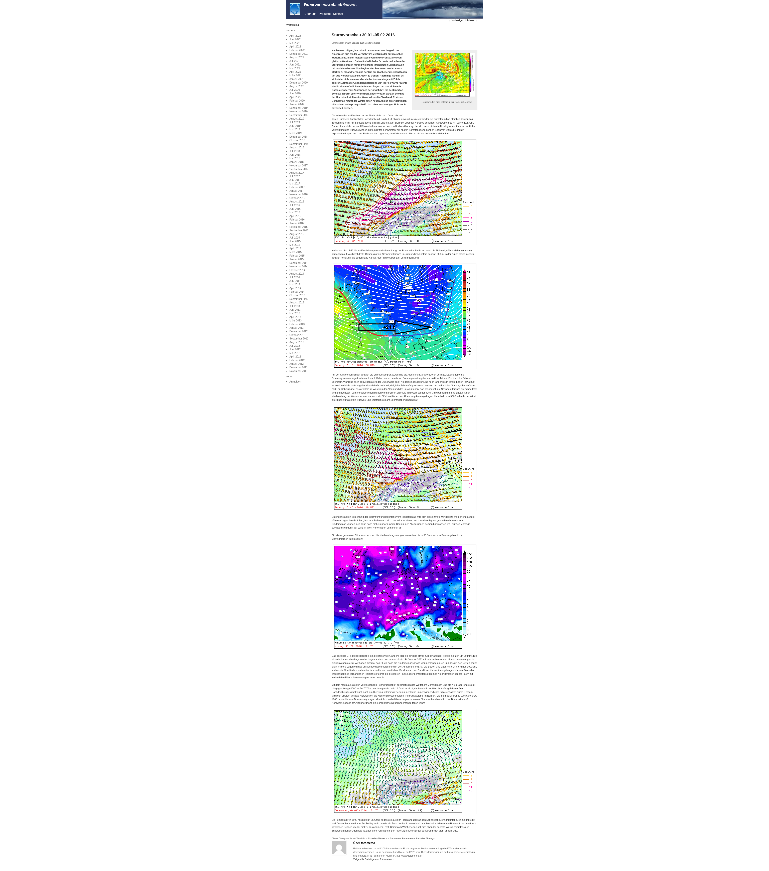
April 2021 (295, 71)
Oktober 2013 (297, 295)
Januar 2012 (296, 363)
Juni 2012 (295, 349)
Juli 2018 (294, 151)
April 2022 (295, 46)
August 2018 (296, 147)
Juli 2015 (294, 237)
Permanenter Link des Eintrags (418, 838)
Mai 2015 (294, 244)
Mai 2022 (294, 42)
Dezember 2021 (298, 53)
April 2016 (295, 215)
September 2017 (298, 169)
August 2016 (296, 201)
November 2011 (298, 371)
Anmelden (295, 381)
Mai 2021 (294, 68)
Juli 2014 (294, 277)
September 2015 (298, 230)
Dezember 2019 (298, 107)
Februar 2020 (297, 100)
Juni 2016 (295, 208)
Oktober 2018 (297, 140)
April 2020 (295, 97)
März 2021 (295, 75)
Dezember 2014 (298, 262)
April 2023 (295, 35)
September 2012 (298, 338)
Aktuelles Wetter (376, 838)
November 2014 (298, 266)
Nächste (471, 20)
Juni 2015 (295, 241)
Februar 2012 (297, 360)
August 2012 (296, 342)
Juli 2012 (294, 345)
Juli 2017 (294, 176)
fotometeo (374, 43)
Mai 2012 (294, 352)
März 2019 (295, 133)
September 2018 (298, 143)
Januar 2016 (296, 223)
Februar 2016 (297, 219)
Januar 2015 (296, 259)
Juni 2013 (295, 309)
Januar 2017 (296, 190)
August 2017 (296, 172)
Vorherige (456, 20)
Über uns (310, 13)
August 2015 (296, 234)
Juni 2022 (295, 39)
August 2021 (296, 57)
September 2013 (298, 298)
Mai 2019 (294, 129)
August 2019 (296, 118)
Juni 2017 (295, 179)
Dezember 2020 (298, 82)
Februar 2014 (297, 291)
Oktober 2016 (297, 197)
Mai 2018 (294, 158)
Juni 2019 (295, 125)
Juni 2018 (295, 154)
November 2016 (298, 194)
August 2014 (296, 273)
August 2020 (296, 86)
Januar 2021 (296, 79)
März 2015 (295, 252)
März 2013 (295, 320)
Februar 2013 (297, 324)
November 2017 (298, 165)
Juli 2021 (294, 60)
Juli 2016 (294, 205)
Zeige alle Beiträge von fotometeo (374, 859)
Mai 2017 (294, 183)
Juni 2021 (295, 64)
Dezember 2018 (298, 136)
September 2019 (298, 115)
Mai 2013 (294, 313)
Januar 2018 (296, 161)
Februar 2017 (297, 187)
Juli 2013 (294, 306)
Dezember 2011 (298, 367)
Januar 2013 (296, 327)
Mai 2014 (294, 284)
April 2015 (295, 248)
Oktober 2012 (297, 334)
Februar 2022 (297, 50)
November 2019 (298, 111)
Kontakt (338, 13)
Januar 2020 (296, 104)
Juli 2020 (294, 89)
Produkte (325, 13)
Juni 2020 (295, 93)
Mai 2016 (294, 212)
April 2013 (295, 316)
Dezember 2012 (298, 331)
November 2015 (298, 226)
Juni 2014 (295, 280)
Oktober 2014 (297, 270)
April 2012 (295, 356)
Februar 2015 (297, 255)
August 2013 (296, 302)
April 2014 (295, 288)
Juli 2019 (294, 122)
